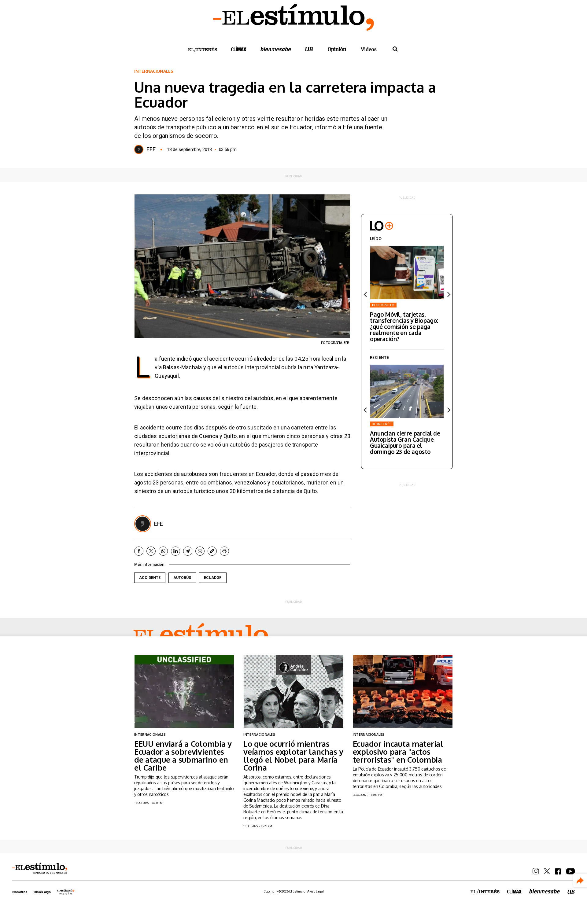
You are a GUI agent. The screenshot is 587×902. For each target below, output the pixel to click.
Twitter (151, 551)
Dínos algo (42, 892)
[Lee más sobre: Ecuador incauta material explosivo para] (402, 691)
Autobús (182, 578)
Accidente (150, 578)
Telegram (187, 551)
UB (309, 49)
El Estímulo (200, 636)
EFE (151, 149)
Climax (238, 48)
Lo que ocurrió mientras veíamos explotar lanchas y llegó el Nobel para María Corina (293, 755)
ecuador (213, 578)
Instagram (536, 871)
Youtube (570, 871)
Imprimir (224, 551)
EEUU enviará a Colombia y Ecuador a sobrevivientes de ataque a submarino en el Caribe (183, 755)
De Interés (382, 424)
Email (200, 551)
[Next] (448, 294)
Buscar (395, 49)
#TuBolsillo (383, 305)
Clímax (514, 891)
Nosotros (20, 892)
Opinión (337, 49)
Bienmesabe (275, 49)
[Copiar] (212, 551)
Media (66, 892)
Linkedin (175, 551)
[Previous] (365, 294)
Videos (369, 49)
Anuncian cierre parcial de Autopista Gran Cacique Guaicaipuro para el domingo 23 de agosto (405, 442)
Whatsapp (163, 551)
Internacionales (153, 71)
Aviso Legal (315, 891)
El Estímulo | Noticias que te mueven (39, 868)
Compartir (580, 880)
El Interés (202, 50)
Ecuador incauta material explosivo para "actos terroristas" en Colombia (398, 751)
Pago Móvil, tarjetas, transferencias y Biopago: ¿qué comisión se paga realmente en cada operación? (404, 326)
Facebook (138, 551)
